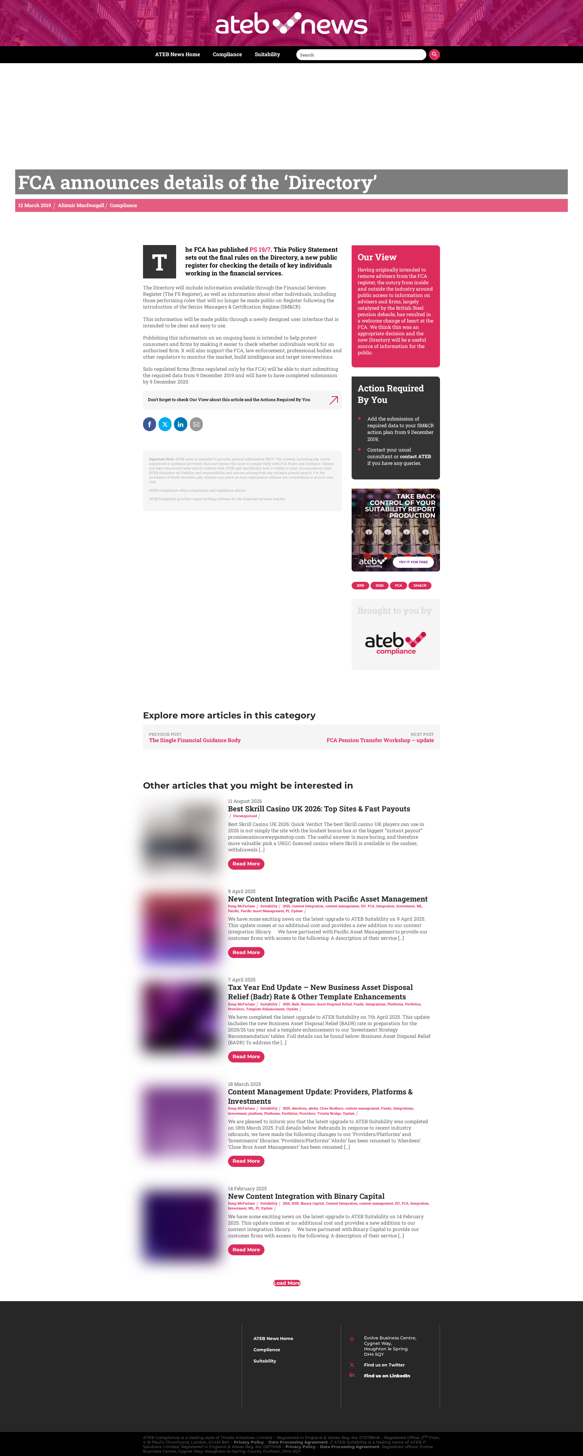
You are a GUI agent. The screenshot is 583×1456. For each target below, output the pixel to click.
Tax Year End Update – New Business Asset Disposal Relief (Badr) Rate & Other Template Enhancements (320, 991)
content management (342, 906)
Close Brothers (331, 1108)
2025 (286, 906)
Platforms (395, 1004)
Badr (295, 1004)
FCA (371, 906)
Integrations (376, 1004)
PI (287, 911)
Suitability (267, 54)
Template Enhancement (265, 1009)
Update (297, 911)
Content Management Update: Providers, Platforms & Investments (320, 1096)
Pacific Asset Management (262, 911)
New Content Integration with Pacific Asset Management (328, 899)
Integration (385, 906)
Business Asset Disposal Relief (326, 1004)
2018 (286, 1203)
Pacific (233, 911)
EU (363, 906)
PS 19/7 (260, 249)
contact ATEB (415, 456)
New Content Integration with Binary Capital (306, 1196)
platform (255, 1113)
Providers (236, 1009)
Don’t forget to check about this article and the (229, 399)
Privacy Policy (249, 1442)
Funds (358, 1004)
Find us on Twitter (384, 1365)
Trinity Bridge (329, 1113)
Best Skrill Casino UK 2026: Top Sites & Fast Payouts (319, 808)
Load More (287, 1283)
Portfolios (413, 1004)
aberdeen (299, 1108)
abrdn (313, 1108)
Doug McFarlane (241, 906)
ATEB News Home (177, 54)
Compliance (227, 54)
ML (419, 906)
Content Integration (307, 906)
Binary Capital (312, 1203)
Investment (405, 906)
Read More (246, 864)
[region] (396, 533)
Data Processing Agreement (298, 1442)
